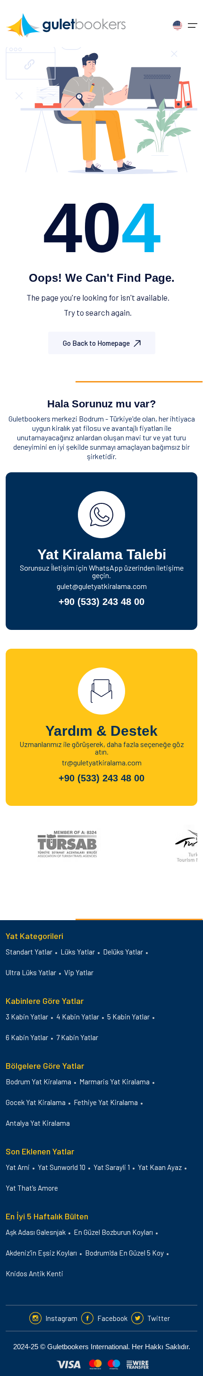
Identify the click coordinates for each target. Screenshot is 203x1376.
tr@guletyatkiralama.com (102, 762)
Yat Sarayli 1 (111, 1167)
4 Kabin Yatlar (77, 1016)
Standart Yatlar (29, 951)
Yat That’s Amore (32, 1188)
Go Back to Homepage (96, 343)
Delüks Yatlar (123, 951)
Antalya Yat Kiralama (38, 1123)
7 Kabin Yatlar (77, 1037)
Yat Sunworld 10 (61, 1167)
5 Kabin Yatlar (128, 1016)
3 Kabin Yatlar (27, 1016)
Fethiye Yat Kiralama (106, 1102)
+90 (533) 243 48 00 (101, 602)
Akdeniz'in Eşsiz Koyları (41, 1253)
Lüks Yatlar (77, 951)
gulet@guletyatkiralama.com (102, 585)
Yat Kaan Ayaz (160, 1167)
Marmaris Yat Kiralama (114, 1081)
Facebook (112, 1318)
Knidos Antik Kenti (34, 1273)
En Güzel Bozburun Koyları (113, 1232)
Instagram (61, 1318)
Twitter (158, 1318)
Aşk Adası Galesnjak (36, 1232)
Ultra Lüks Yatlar (31, 972)
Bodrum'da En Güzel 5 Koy (124, 1253)
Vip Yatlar (78, 972)
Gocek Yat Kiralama (36, 1102)
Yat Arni (18, 1167)
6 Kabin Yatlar (27, 1037)
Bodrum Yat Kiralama (38, 1081)
